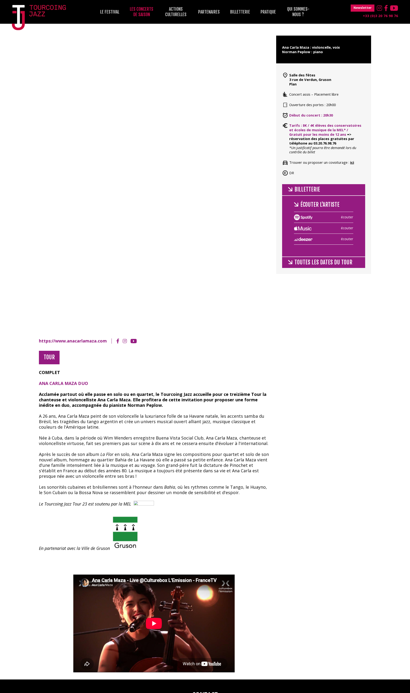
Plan (293, 84)
